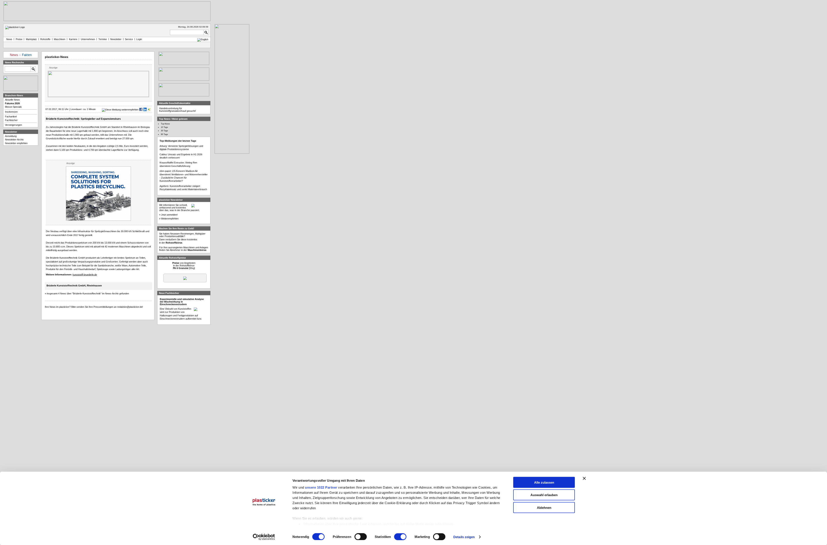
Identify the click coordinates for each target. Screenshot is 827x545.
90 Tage (164, 134)
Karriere (73, 39)
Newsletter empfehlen (16, 143)
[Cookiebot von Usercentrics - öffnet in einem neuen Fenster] (264, 537)
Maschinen (59, 39)
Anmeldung (11, 136)
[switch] (360, 536)
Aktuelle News (12, 99)
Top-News (165, 124)
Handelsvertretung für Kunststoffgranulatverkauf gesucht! (177, 109)
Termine (102, 39)
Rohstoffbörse (174, 242)
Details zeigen (464, 537)
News (8, 39)
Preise (19, 39)
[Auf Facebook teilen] (141, 109)
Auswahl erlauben (544, 495)
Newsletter (115, 39)
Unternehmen (88, 39)
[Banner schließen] (584, 478)
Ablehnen (544, 507)
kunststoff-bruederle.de (85, 274)
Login (139, 39)
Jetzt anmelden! (169, 214)
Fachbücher (11, 120)
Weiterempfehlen (170, 218)
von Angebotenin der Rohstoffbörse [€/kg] (183, 265)
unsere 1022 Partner (321, 487)
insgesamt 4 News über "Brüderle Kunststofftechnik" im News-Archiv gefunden (88, 293)
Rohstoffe (45, 39)
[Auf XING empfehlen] (149, 109)
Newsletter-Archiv (14, 139)
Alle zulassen (544, 482)
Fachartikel (11, 116)
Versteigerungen (13, 125)
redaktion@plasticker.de (129, 307)
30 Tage (164, 131)
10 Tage (164, 127)
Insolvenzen (11, 111)
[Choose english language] (202, 39)
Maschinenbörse (197, 250)
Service (129, 39)
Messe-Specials (13, 107)
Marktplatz (31, 39)
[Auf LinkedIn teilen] (145, 109)
